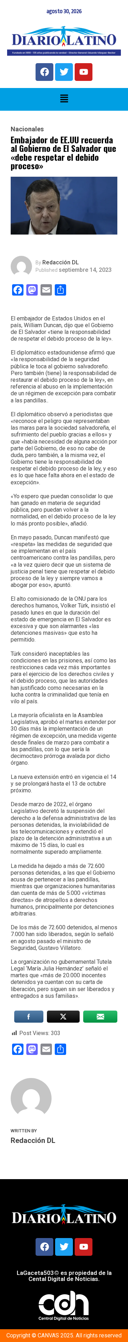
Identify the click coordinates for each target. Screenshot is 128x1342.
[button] (64, 99)
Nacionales (27, 129)
